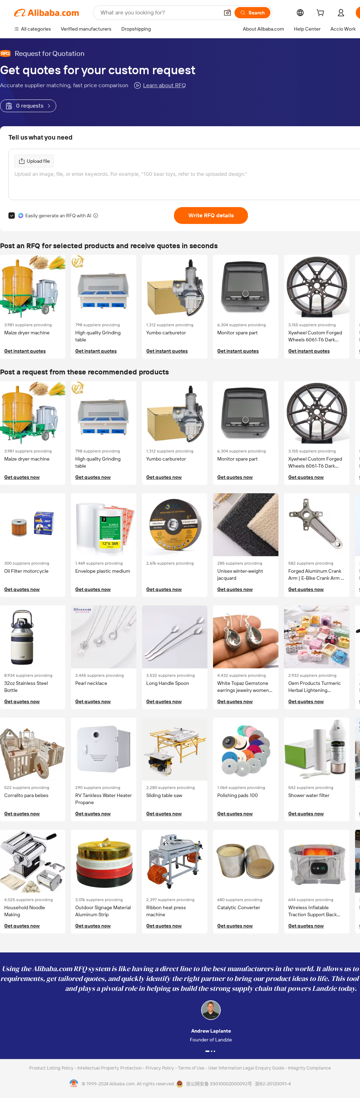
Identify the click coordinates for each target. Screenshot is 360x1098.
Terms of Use (191, 1068)
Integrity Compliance (309, 1068)
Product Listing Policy (52, 1068)
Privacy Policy (160, 1068)
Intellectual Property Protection (110, 1068)
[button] (227, 12)
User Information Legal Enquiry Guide (246, 1068)
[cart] (321, 14)
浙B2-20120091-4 (273, 1083)
